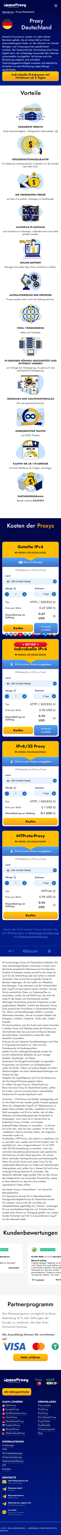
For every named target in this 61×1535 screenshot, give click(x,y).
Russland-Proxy (13, 1425)
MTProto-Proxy (30, 836)
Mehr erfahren (30, 1357)
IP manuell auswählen (46, 730)
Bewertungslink (16, 1268)
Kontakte (6, 1469)
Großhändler (44, 1425)
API (4, 1465)
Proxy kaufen (44, 1405)
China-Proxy (11, 1417)
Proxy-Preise (44, 1421)
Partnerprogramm (46, 1429)
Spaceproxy (8, 12)
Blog (40, 1433)
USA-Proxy (11, 1405)
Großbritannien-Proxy (16, 1413)
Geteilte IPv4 (30, 547)
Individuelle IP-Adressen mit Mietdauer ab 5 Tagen (30, 76)
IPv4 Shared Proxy (47, 1417)
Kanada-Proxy (12, 1409)
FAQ (4, 1449)
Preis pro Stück (13, 710)
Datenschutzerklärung (33, 937)
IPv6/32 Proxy (30, 746)
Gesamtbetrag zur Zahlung (15, 718)
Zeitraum (39, 690)
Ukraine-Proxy (12, 1429)
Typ (7, 704)
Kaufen (18, 730)
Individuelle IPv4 (30, 649)
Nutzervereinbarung (12, 1457)
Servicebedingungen (12, 1453)
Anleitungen (8, 1445)
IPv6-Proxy (43, 1413)
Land (7, 678)
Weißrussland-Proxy (15, 1433)
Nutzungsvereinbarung (43, 933)
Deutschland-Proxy (15, 1421)
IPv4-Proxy (43, 1409)
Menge (10, 690)
